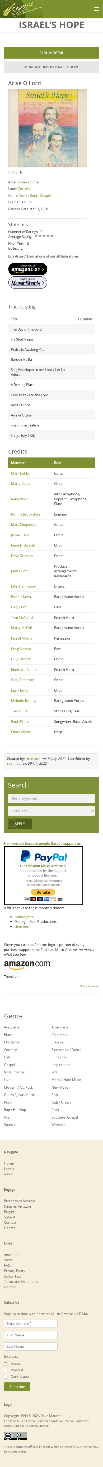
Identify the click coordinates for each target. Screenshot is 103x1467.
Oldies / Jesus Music (19, 1094)
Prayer (9, 1211)
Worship (58, 1124)
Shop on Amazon (17, 1206)
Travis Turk (19, 711)
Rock (55, 1109)
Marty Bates (20, 483)
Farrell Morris (21, 638)
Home (9, 1163)
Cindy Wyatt (20, 731)
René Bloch (20, 499)
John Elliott (19, 571)
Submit (9, 1217)
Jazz (54, 1072)
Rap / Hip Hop (15, 1109)
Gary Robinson (22, 679)
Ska (7, 1117)
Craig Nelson (21, 648)
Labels (9, 1168)
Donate (10, 1228)
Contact (10, 1222)
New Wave (60, 1087)
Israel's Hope (28, 182)
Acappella (11, 1027)
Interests (11, 1356)
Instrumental (14, 1072)
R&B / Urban (61, 1102)
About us (11, 1254)
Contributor (20, 1376)
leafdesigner (24, 916)
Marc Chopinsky (23, 524)
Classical (58, 1042)
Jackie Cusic (20, 535)
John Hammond (23, 586)
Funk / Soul (28, 195)
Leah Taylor (20, 690)
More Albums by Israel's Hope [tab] (51, 67)
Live (7, 1079)
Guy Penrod (20, 659)
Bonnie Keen (21, 596)
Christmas (12, 1042)
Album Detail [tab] (51, 52)
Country (10, 1049)
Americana (60, 1027)
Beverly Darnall (23, 545)
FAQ (7, 1265)
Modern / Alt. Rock (18, 1087)
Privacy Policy (14, 1270)
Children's (59, 1034)
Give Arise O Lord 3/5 (44, 236)
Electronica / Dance (66, 1049)
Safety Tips (12, 1276)
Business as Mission (19, 1200)
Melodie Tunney (23, 700)
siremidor (33, 758)
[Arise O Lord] (47, 127)
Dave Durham (22, 555)
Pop (55, 1094)
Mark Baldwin (21, 473)
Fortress (24, 188)
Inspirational (61, 1064)
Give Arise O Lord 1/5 (36, 236)
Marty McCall (21, 627)
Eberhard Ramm (24, 669)
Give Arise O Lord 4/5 (48, 236)
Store (8, 1260)
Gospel (45, 195)
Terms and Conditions (21, 1281)
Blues (8, 1034)
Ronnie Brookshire (25, 514)
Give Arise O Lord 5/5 (52, 236)
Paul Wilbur (20, 721)
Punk (8, 1102)
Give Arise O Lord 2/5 (40, 236)
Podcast (17, 1370)
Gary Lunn (19, 607)
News (8, 1174)
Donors (10, 1287)
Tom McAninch (22, 617)
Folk (7, 1057)
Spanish (10, 1124)
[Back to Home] (22, 9)
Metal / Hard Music (66, 1079)
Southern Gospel (65, 1117)
